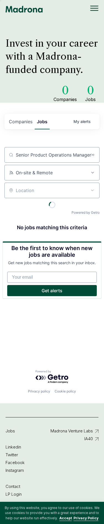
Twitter (12, 454)
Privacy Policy (85, 518)
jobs (42, 121)
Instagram (15, 470)
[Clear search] (92, 155)
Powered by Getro (86, 212)
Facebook (15, 462)
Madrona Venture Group (24, 9)
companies (20, 121)
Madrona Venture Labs (71, 431)
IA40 (88, 438)
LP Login (14, 494)
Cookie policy (65, 391)
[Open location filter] (92, 190)
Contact (13, 486)
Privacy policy (39, 391)
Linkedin (13, 447)
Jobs (10, 431)
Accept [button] (65, 518)
